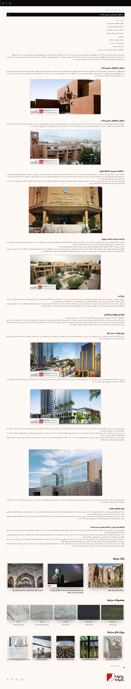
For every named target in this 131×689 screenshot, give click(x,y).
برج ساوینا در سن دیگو (117, 43)
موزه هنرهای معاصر (118, 46)
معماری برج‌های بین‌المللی (116, 40)
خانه (123, 10)
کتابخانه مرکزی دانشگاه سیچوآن (115, 33)
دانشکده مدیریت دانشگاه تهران (115, 30)
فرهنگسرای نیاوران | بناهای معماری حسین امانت (110, 50)
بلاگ (119, 10)
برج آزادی (121, 36)
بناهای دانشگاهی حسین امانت (115, 23)
